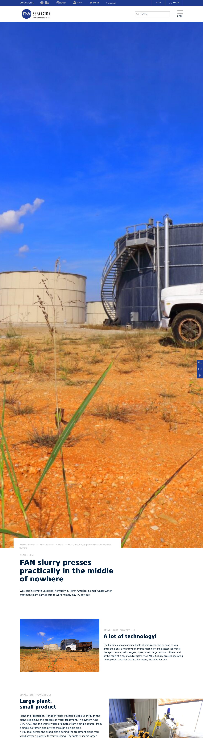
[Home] (36, 14)
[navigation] (158, 2)
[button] (180, 14)
